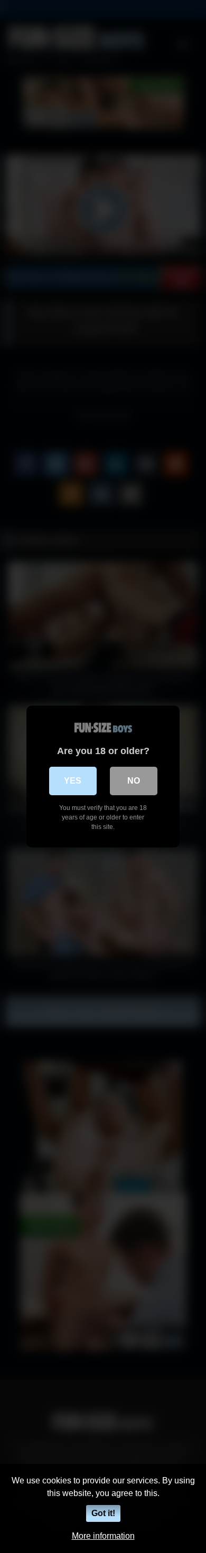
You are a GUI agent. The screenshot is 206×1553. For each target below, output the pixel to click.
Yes (72, 780)
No (133, 780)
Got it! (103, 1513)
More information (103, 1535)
